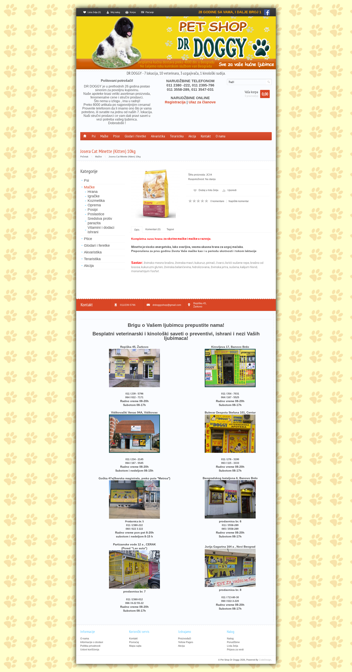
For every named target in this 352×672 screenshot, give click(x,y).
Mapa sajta (135, 645)
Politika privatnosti (90, 645)
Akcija (192, 136)
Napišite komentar (239, 201)
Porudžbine (233, 642)
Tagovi (170, 229)
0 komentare (217, 201)
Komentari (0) (153, 229)
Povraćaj (134, 642)
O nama (220, 136)
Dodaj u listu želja (208, 190)
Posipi (93, 210)
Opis (136, 229)
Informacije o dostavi (91, 642)
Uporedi (232, 190)
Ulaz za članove (202, 102)
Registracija (175, 102)
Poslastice (96, 214)
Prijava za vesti (235, 649)
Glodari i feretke (135, 136)
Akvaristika (158, 136)
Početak (84, 156)
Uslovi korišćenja (89, 649)
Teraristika (177, 136)
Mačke (104, 136)
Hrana (93, 192)
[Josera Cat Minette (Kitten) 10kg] (155, 193)
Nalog (230, 638)
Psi (94, 136)
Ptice (116, 136)
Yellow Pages (185, 642)
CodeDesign (265, 660)
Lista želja (232, 645)
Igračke (94, 196)
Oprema (94, 205)
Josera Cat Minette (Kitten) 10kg (125, 156)
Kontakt (206, 136)
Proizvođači (184, 638)
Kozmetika (96, 201)
